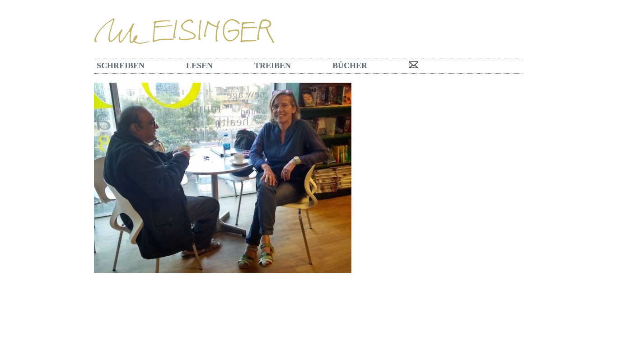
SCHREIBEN (121, 65)
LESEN (199, 65)
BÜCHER (349, 65)
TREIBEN (272, 65)
